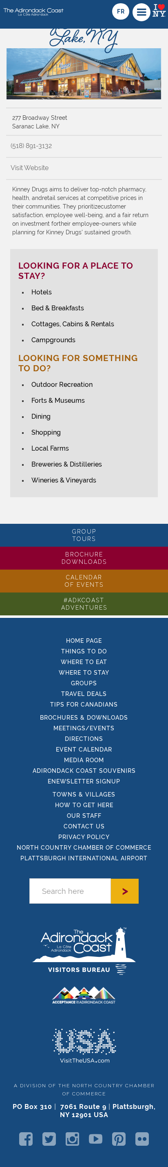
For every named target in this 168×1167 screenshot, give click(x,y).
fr (120, 11)
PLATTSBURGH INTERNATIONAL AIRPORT (84, 858)
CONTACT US (84, 826)
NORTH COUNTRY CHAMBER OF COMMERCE (84, 847)
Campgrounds (53, 340)
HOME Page (84, 640)
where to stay (84, 672)
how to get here (84, 805)
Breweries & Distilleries (66, 464)
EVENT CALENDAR (84, 749)
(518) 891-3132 (31, 146)
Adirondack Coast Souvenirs (84, 771)
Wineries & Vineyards (63, 480)
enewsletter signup (84, 781)
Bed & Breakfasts (57, 308)
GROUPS (84, 683)
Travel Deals (84, 694)
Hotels (41, 292)
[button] (141, 12)
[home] (32, 9)
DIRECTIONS (84, 739)
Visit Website (30, 168)
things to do (84, 651)
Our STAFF (84, 815)
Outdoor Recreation (62, 384)
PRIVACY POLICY (84, 837)
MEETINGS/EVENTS (84, 728)
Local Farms (50, 448)
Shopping (46, 432)
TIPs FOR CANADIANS (84, 704)
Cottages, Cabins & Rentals (72, 324)
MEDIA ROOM (84, 760)
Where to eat (84, 662)
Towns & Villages (84, 794)
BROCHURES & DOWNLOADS (84, 717)
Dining (41, 416)
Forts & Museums (58, 400)
